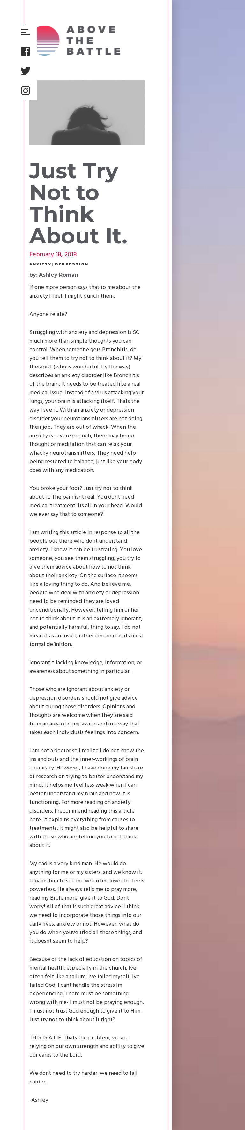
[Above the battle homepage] (75, 41)
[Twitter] (25, 71)
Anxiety (40, 264)
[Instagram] (25, 90)
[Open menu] (25, 32)
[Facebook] (25, 51)
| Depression (69, 264)
